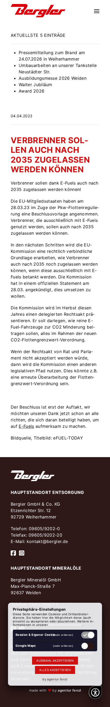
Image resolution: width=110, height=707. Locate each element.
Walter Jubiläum (35, 84)
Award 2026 (31, 91)
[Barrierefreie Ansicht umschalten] (95, 692)
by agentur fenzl (54, 679)
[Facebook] (13, 553)
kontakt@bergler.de (47, 541)
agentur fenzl (69, 690)
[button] (96, 10)
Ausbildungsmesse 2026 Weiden (53, 78)
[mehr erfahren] (63, 635)
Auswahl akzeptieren (54, 660)
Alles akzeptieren (54, 670)
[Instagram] (21, 553)
